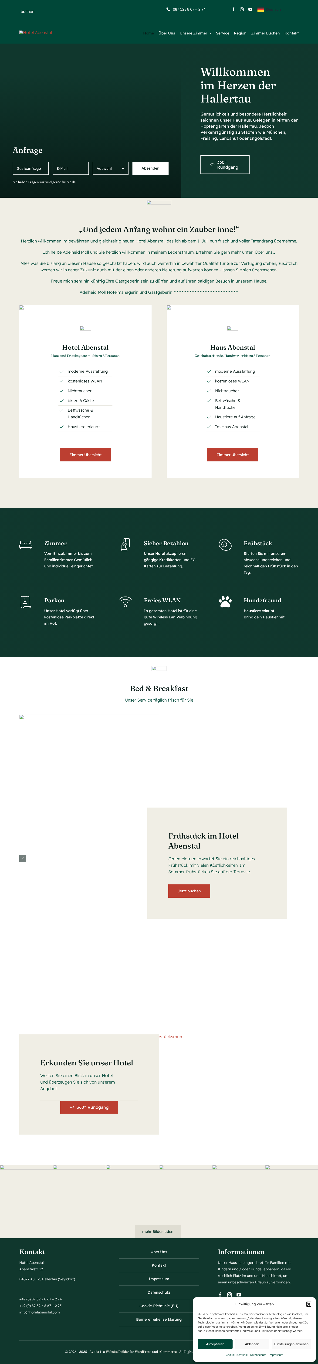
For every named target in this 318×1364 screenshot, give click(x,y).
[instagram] (242, 9)
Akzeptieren (215, 1344)
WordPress (143, 1352)
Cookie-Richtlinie (237, 1355)
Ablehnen (252, 1344)
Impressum (275, 1355)
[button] (308, 1304)
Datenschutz (258, 1355)
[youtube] (250, 9)
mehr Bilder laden (157, 1231)
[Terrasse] (165, 1036)
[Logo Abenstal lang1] (35, 32)
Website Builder (117, 1352)
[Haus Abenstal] (169, 307)
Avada (94, 1352)
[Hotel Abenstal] (21, 307)
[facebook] (233, 9)
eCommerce (168, 1352)
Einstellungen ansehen (291, 1344)
